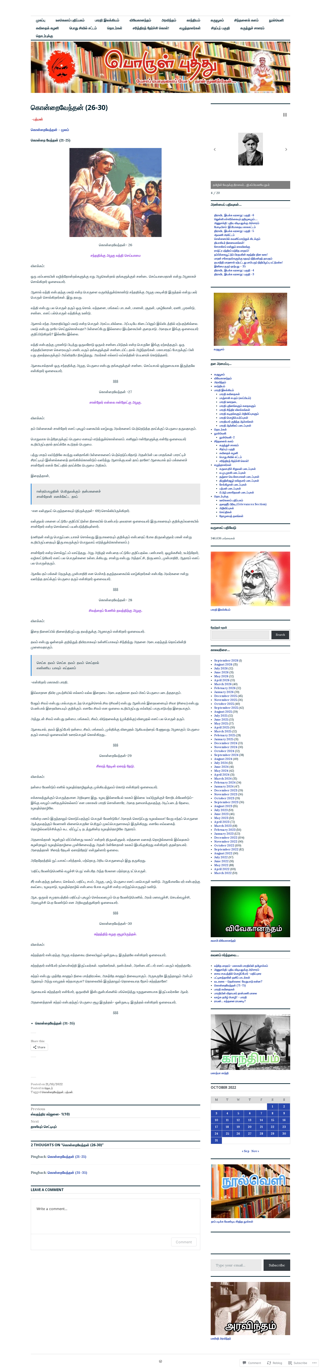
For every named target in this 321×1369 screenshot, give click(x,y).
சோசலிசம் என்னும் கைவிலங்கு (232, 247)
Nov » (255, 1151)
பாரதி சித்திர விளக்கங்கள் (234, 410)
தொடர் (49, 1088)
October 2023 (224, 798)
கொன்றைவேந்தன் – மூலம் (50, 129)
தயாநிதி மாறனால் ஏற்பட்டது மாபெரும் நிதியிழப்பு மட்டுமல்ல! (248, 262)
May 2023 (221, 818)
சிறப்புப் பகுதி (220, 28)
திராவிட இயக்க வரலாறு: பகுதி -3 (234, 274)
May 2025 (221, 723)
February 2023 (225, 830)
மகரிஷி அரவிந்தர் (221, 1338)
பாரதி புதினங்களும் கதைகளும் (237, 406)
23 (284, 1127)
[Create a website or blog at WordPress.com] (160, 1362)
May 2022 (221, 865)
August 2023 (223, 806)
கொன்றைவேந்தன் (53, 1092)
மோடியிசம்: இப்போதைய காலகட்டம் (235, 227)
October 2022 (224, 845)
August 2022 (223, 853)
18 (227, 1127)
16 (284, 1120)
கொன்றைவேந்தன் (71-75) (230, 985)
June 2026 (221, 672)
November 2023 (225, 794)
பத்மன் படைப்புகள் (230, 488)
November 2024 (225, 747)
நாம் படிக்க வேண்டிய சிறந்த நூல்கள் (232, 1221)
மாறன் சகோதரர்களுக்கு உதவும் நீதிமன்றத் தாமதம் (243, 258)
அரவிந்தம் (169, 20)
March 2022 (223, 873)
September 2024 (226, 755)
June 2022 (221, 861)
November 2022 (225, 841)
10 (216, 1120)
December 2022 (225, 838)
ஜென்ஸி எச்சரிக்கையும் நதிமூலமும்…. (235, 219)
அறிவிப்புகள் (226, 508)
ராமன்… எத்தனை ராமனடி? (230, 1001)
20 (250, 1127)
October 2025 (224, 704)
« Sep (245, 1151)
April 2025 (221, 727)
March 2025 (222, 731)
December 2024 (225, 743)
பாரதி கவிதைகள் (229, 394)
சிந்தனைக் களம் (246, 20)
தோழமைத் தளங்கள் (231, 516)
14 (261, 1120)
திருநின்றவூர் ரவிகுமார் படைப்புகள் (239, 480)
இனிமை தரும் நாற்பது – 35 (230, 266)
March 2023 (223, 826)
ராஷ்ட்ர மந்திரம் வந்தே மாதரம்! (231, 251)
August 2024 (223, 759)
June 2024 (221, 767)
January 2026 (224, 692)
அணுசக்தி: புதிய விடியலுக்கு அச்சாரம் (236, 223)
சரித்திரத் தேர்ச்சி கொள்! (151, 28)
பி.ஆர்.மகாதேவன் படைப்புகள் (236, 492)
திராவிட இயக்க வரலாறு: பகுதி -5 (234, 231)
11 (227, 1120)
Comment (184, 1242)
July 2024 (221, 763)
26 (238, 1134)
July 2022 (221, 857)
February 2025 (224, 735)
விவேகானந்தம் (140, 20)
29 (272, 1134)
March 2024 (223, 778)
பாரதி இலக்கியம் (107, 20)
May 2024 (221, 771)
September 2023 (226, 802)
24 (216, 1134)
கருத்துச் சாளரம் (252, 28)
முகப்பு (40, 20)
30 (284, 1134)
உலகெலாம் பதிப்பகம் (70, 20)
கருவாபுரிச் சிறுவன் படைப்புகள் (237, 469)
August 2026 (223, 664)
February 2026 (225, 688)
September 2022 (226, 849)
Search (280, 635)
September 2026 (226, 660)
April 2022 (222, 869)
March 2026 (223, 684)
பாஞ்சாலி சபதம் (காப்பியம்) (235, 398)
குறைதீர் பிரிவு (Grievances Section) (242, 504)
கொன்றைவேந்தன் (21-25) (67, 1156)
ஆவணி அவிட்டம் (224, 235)
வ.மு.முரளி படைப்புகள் (232, 473)
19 (238, 1127)
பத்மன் (69, 1092)
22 (272, 1127)
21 (261, 1127)
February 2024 (225, 782)
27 (249, 1134)
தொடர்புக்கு (44, 36)
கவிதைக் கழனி (47, 28)
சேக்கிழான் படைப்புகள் (233, 484)
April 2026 (222, 680)
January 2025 (223, 739)
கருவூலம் (217, 20)
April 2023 (222, 822)
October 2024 (224, 751)
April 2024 (222, 775)
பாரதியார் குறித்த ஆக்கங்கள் (236, 421)
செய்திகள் (225, 512)
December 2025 (225, 696)
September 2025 (226, 708)
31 (216, 1140)
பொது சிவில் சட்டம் (83, 28)
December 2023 (225, 790)
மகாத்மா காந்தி (220, 1073)
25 (227, 1134)
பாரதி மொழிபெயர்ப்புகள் (233, 418)
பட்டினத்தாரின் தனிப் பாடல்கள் (232, 977)
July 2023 (221, 810)
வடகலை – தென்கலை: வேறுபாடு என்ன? (238, 981)
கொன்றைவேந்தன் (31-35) (67, 1172)
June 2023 (221, 814)
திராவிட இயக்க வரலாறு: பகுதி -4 (234, 270)
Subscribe (277, 1265)
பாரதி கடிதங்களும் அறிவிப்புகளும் (239, 414)
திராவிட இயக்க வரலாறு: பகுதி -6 (234, 215)
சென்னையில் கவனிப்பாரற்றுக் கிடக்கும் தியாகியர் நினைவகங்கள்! (237, 241)
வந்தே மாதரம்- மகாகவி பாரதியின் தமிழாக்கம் (241, 966)
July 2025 (221, 716)
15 (272, 1120)
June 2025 (221, 719)
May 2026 (221, 676)
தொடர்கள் (114, 28)
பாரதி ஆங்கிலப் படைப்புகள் (235, 425)
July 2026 (221, 668)
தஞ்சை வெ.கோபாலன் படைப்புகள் (239, 477)
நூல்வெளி (276, 20)
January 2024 (224, 786)
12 (238, 1120)
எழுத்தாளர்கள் (190, 28)
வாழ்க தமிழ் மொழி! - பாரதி (230, 997)
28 (261, 1134)
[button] (215, 149)
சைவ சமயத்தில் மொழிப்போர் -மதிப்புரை (238, 973)
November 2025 (225, 700)
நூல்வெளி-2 (227, 437)
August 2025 (223, 712)
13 (249, 1120)
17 (216, 1127)
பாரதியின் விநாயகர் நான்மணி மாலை (235, 993)
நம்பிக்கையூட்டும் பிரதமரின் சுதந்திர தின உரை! (241, 254)
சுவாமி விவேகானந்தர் (223, 940)
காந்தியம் (193, 20)
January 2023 (224, 834)
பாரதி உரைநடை (228, 402)
